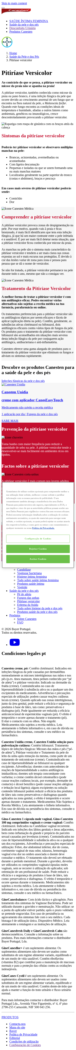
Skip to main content (14, 3)
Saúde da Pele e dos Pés (24, 56)
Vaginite (22, 587)
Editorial (14, 1038)
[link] (38, 403)
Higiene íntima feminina (32, 576)
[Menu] (3, 7)
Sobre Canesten (26, 619)
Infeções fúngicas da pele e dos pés (23, 381)
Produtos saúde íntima (30, 583)
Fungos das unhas (28, 597)
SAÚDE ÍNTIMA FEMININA (28, 21)
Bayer (13, 1031)
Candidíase (24, 569)
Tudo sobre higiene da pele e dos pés (39, 608)
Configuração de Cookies (38, 538)
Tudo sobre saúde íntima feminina (38, 580)
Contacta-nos (17, 1024)
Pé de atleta (24, 594)
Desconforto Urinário (22, 28)
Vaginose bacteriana (29, 573)
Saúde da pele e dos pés (24, 24)
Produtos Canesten (20, 31)
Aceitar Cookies (38, 559)
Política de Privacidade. (43, 528)
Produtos (14, 615)
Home (13, 53)
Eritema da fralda (27, 604)
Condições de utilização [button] (24, 1041)
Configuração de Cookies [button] (25, 1045)
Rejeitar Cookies (38, 549)
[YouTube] (14, 644)
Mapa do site (17, 1027)
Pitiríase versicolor (28, 601)
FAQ (20, 622)
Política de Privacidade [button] (23, 1034)
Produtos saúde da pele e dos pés (37, 611)
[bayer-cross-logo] (7, 46)
